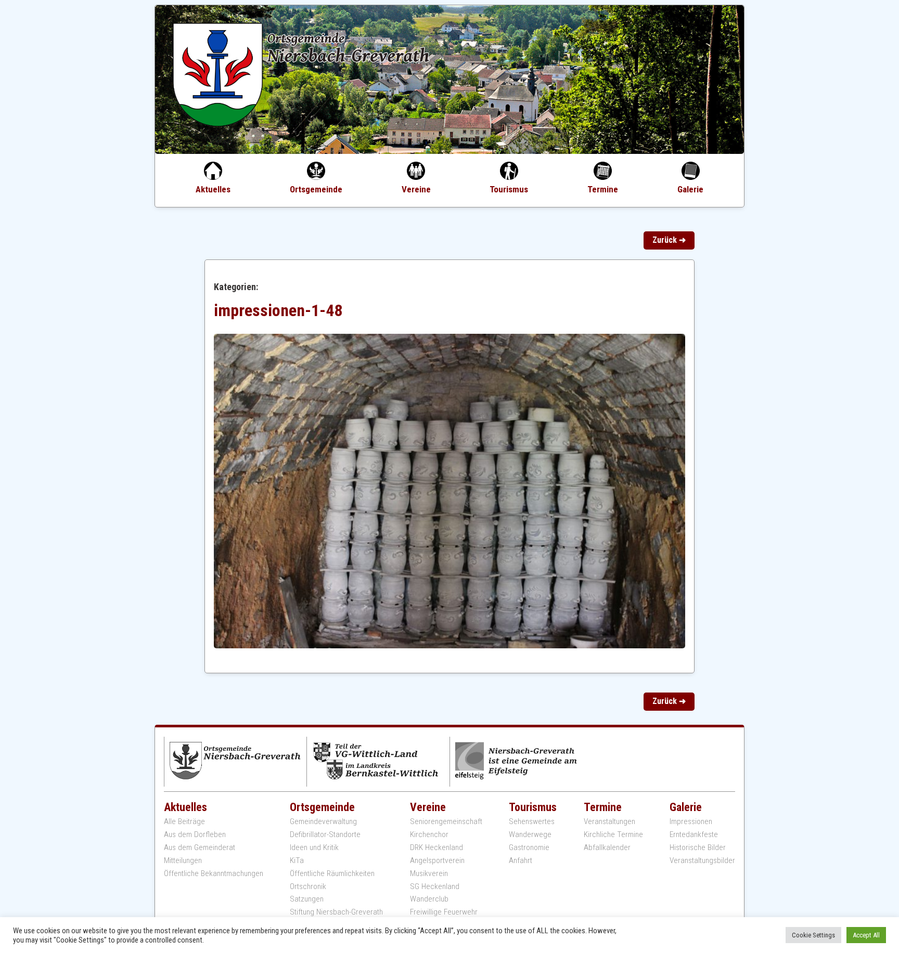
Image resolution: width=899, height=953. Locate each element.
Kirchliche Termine (613, 834)
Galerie (690, 189)
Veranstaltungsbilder (702, 860)
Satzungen (307, 899)
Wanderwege (530, 834)
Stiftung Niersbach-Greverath (336, 912)
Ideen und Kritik (314, 847)
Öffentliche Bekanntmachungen (213, 873)
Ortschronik (308, 886)
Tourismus (509, 189)
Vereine (416, 189)
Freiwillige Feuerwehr (444, 912)
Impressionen (691, 821)
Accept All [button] (866, 935)
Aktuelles (213, 189)
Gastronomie (529, 847)
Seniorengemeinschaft (446, 821)
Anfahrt (520, 860)
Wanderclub (429, 899)
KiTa (297, 860)
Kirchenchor (429, 834)
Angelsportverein (437, 860)
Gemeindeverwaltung (323, 821)
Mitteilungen (183, 860)
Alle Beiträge (184, 821)
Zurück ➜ (669, 240)
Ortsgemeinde (316, 189)
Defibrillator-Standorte (325, 834)
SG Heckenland (434, 886)
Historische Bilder (698, 847)
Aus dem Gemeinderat (199, 847)
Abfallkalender (607, 847)
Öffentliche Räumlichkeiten (332, 873)
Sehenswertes (532, 821)
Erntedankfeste (694, 834)
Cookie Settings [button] (813, 935)
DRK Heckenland (436, 847)
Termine (602, 189)
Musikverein (429, 873)
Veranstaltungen (609, 821)
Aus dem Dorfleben (195, 834)
